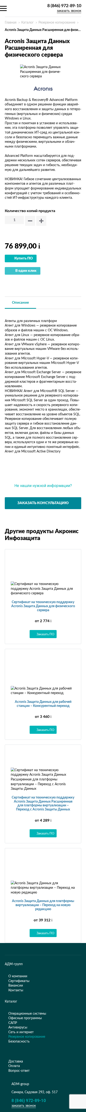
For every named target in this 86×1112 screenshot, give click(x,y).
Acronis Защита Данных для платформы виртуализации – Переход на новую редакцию (43, 905)
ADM (22, 8)
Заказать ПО (45, 634)
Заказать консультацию (43, 503)
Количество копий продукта (30, 211)
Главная (10, 22)
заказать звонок (69, 10)
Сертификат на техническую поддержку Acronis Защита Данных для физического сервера (43, 606)
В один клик (26, 271)
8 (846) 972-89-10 (64, 6)
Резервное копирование (56, 22)
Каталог (27, 22)
